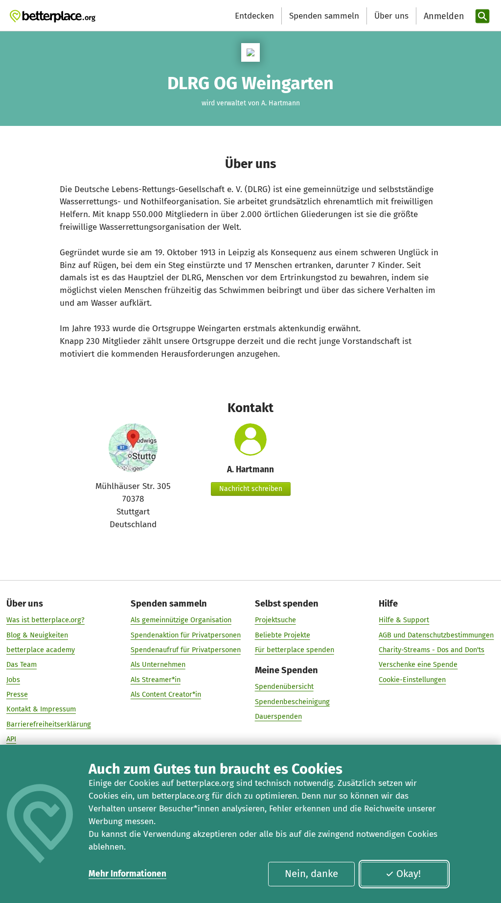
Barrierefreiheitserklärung (48, 724)
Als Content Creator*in (166, 694)
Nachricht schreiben (250, 489)
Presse (17, 694)
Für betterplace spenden (294, 649)
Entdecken (254, 16)
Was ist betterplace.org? (45, 619)
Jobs (13, 679)
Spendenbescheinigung (292, 701)
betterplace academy (40, 649)
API (11, 738)
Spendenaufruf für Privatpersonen (186, 649)
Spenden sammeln (324, 16)
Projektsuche (275, 619)
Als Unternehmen (158, 664)
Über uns (391, 16)
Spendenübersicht (284, 686)
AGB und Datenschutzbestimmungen (436, 635)
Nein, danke (311, 873)
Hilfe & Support (404, 619)
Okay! (408, 873)
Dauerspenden (278, 716)
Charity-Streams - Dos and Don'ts (431, 649)
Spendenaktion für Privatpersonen (186, 635)
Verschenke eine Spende (418, 664)
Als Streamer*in (156, 679)
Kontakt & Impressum (41, 709)
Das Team (21, 664)
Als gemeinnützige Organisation (181, 619)
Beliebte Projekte (282, 635)
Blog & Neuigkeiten (37, 635)
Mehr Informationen (127, 874)
